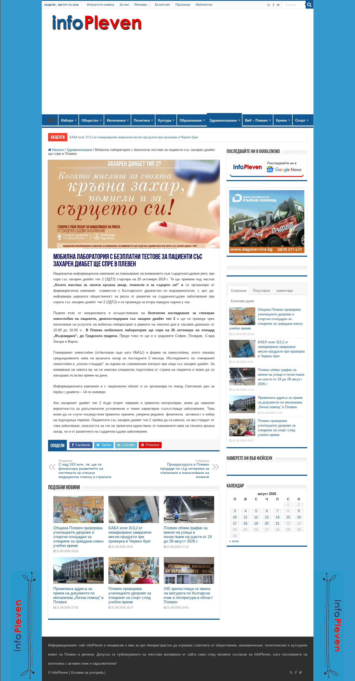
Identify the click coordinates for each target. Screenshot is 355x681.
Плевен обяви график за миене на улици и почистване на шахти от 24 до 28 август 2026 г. (188, 534)
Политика (142, 120)
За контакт (162, 4)
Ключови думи (242, 301)
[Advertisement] (178, 70)
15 (288, 517)
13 (266, 517)
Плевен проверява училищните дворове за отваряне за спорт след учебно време (129, 595)
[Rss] (269, 5)
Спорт (300, 120)
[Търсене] (309, 5)
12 (256, 517)
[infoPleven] (96, 21)
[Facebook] (273, 5)
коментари (285, 291)
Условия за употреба (87, 673)
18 (245, 523)
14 (277, 517)
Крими (281, 120)
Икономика (116, 120)
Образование (191, 120)
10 (234, 517)
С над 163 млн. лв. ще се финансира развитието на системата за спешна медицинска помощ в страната (84, 469)
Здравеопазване (223, 120)
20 (266, 523)
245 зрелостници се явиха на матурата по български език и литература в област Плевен (188, 595)
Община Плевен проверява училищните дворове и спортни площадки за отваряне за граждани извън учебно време (78, 537)
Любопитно (203, 4)
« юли (234, 541)
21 (277, 523)
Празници (182, 4)
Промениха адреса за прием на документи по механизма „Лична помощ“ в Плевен (78, 595)
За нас (124, 4)
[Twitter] (278, 5)
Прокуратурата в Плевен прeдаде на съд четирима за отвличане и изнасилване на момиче (184, 469)
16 (299, 517)
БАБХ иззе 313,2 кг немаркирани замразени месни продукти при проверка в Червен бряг (133, 137)
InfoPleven (60, 673)
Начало (51, 119)
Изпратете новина (100, 4)
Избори (67, 120)
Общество (90, 120)
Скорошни (238, 291)
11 (245, 517)
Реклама (140, 4)
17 (234, 523)
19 (256, 523)
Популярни (261, 291)
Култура (164, 120)
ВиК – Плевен (256, 120)
